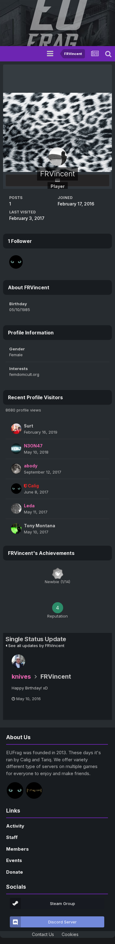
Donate (14, 872)
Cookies (70, 934)
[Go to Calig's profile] (16, 262)
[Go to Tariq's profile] (34, 790)
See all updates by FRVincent (35, 645)
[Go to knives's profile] (18, 661)
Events (14, 860)
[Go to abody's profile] (16, 468)
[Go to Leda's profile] (16, 508)
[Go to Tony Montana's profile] (16, 528)
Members (17, 849)
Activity (15, 826)
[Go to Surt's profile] (16, 428)
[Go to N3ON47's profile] (16, 448)
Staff (12, 837)
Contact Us (43, 934)
